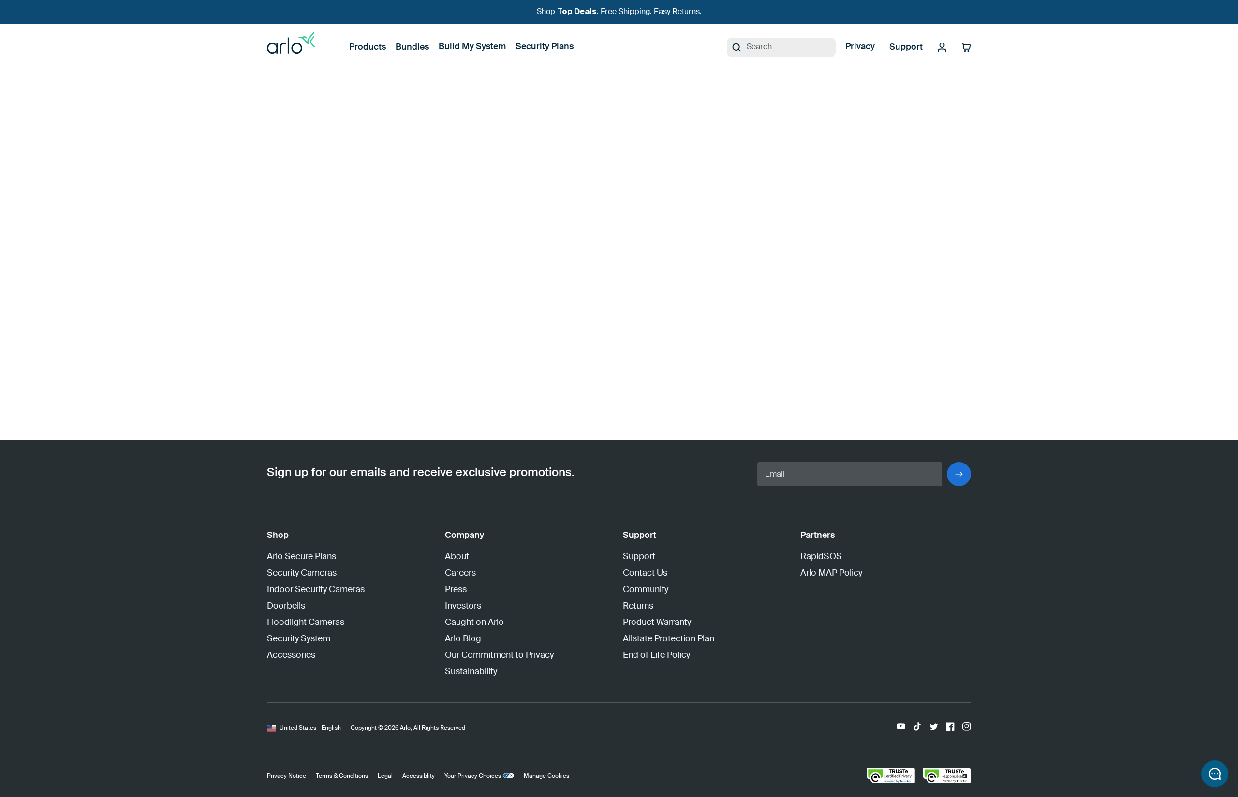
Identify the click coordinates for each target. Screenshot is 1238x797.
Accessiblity (418, 776)
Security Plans (545, 47)
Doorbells (286, 606)
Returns (638, 606)
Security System (298, 639)
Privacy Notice (286, 776)
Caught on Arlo (474, 622)
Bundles (412, 47)
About (457, 556)
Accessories (291, 655)
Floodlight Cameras (305, 622)
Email (775, 474)
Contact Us (645, 573)
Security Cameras (302, 573)
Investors (463, 606)
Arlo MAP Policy (831, 573)
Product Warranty (657, 622)
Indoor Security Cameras (316, 589)
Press (456, 589)
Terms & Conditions (342, 776)
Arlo (405, 728)
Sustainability (471, 671)
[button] (1214, 773)
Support (906, 47)
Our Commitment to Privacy (499, 655)
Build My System (472, 47)
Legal (385, 776)
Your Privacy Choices (472, 776)
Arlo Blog (463, 639)
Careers (460, 573)
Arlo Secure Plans (301, 556)
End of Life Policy (656, 655)
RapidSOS (821, 556)
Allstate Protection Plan (668, 639)
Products (367, 47)
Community (645, 589)
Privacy (860, 47)
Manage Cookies (546, 776)
